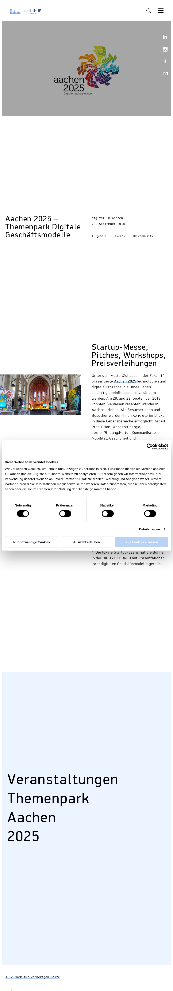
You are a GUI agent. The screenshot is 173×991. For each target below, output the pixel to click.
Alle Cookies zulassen (141, 542)
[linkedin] (163, 38)
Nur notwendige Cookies (31, 542)
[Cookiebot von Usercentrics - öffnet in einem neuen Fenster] (149, 447)
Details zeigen (149, 529)
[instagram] (163, 50)
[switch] (65, 513)
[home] (26, 10)
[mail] (163, 74)
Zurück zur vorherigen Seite (34, 977)
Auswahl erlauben (86, 542)
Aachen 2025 (125, 381)
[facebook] (163, 62)
